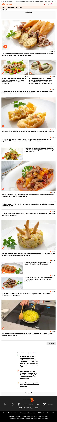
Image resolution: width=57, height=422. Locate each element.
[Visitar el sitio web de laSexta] (12, 404)
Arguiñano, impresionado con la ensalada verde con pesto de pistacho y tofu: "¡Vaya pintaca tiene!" (39, 149)
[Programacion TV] (48, 4)
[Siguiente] (56, 1)
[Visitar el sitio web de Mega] (31, 404)
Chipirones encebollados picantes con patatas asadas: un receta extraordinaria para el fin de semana (28, 54)
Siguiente (51, 343)
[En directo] (44, 4)
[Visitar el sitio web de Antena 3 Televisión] (6, 404)
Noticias (19, 7)
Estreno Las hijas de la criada (10, 1)
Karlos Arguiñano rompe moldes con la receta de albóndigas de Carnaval (38, 263)
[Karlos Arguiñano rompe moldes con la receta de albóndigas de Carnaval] (12, 268)
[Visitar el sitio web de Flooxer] (36, 408)
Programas (11, 7)
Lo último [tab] (33, 353)
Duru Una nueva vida (41, 1)
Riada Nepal (50, 1)
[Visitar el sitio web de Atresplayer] (28, 408)
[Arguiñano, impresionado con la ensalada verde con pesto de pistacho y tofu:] (12, 154)
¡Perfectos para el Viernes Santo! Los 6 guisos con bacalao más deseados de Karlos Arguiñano (27, 204)
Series (3, 7)
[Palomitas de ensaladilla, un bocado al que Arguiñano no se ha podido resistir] (28, 112)
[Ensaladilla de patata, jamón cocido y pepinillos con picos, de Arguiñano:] (28, 235)
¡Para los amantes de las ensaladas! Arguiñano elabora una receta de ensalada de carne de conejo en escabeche (13, 81)
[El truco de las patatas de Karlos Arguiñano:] (28, 315)
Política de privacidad (20, 416)
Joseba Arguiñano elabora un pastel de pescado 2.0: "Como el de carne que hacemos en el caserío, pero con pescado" (27, 92)
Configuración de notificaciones (33, 418)
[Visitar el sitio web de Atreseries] (38, 404)
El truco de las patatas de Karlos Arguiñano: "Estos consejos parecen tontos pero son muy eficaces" (27, 334)
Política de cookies (31, 416)
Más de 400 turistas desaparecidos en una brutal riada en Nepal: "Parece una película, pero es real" (28, 375)
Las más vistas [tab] (22, 353)
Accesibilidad (44, 418)
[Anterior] (1, 1)
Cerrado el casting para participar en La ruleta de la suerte (29, 384)
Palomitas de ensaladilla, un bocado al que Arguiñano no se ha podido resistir (27, 131)
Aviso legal (11, 416)
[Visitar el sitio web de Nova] (25, 404)
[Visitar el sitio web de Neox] (19, 404)
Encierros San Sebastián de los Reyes (26, 1)
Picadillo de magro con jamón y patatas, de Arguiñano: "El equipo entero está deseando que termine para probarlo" (27, 195)
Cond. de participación (42, 416)
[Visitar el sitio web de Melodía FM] (20, 408)
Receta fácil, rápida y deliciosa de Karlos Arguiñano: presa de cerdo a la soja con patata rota (39, 279)
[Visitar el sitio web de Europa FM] (50, 404)
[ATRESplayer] (51, 4)
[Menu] (55, 4)
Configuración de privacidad (16, 418)
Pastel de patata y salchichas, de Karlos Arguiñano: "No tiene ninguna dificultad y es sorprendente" (26, 294)
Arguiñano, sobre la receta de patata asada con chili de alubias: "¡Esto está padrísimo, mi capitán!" (28, 214)
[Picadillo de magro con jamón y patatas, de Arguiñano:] (28, 176)
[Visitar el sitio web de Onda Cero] (44, 404)
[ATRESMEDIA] (28, 400)
